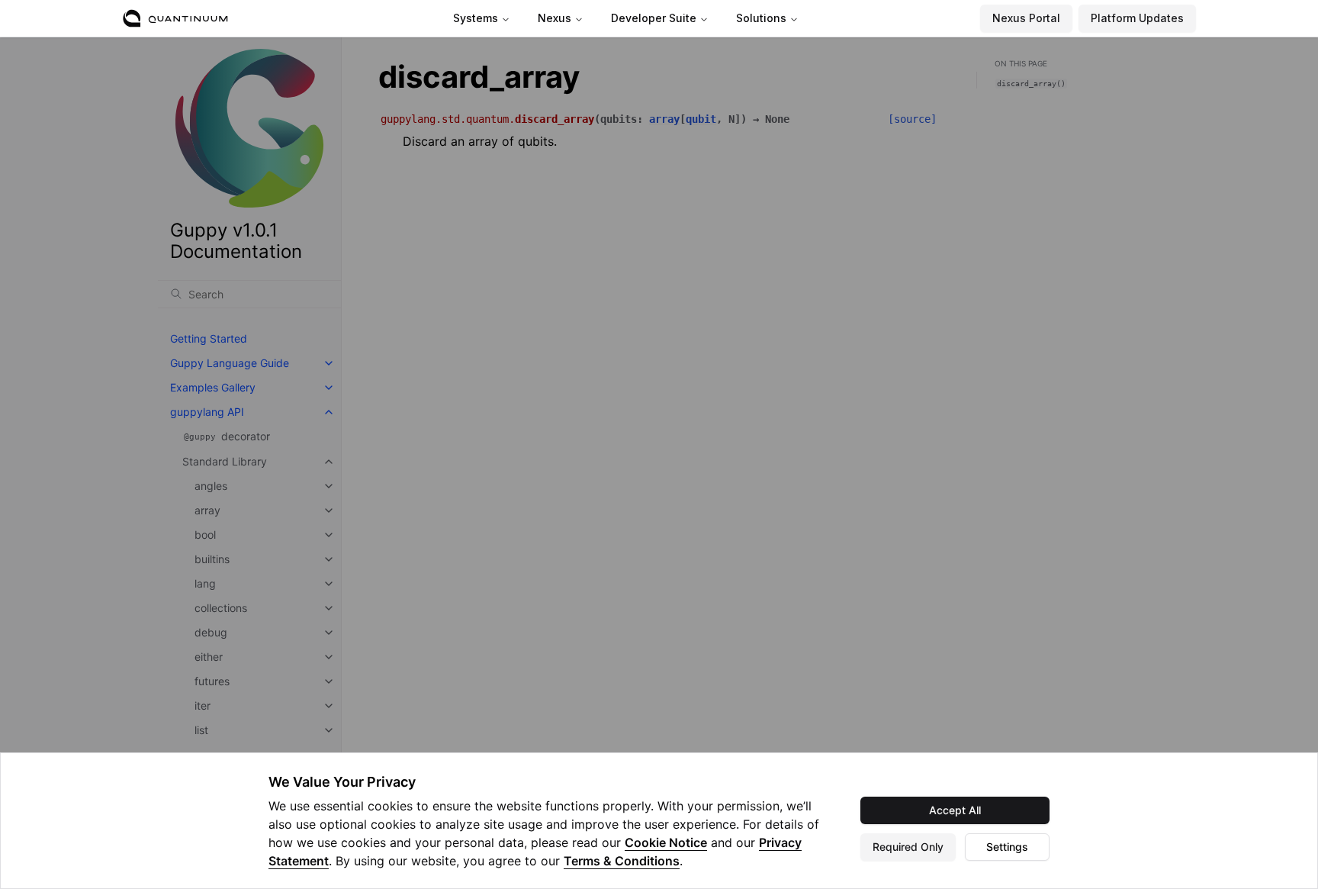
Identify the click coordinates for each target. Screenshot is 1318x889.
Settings (1007, 846)
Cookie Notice (666, 842)
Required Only (908, 846)
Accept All (955, 810)
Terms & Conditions (622, 860)
